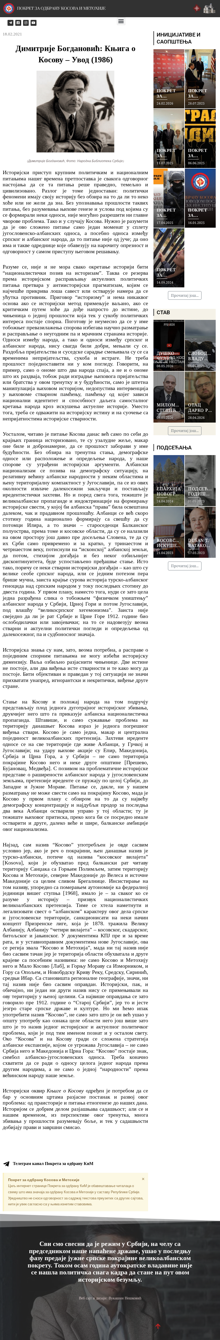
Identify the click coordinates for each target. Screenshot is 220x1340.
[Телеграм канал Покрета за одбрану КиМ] (6, 1163)
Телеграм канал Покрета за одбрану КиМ (53, 1163)
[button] (121, 20)
